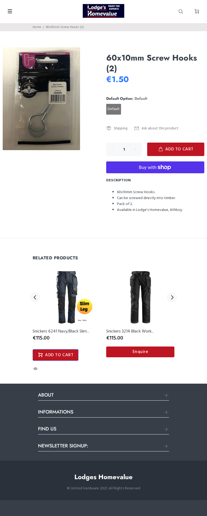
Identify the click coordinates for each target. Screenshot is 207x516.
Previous (35, 297)
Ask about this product (160, 128)
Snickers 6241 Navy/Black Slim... (61, 331)
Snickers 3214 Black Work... (130, 331)
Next (172, 297)
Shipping (120, 128)
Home (37, 27)
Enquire (140, 351)
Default (114, 109)
